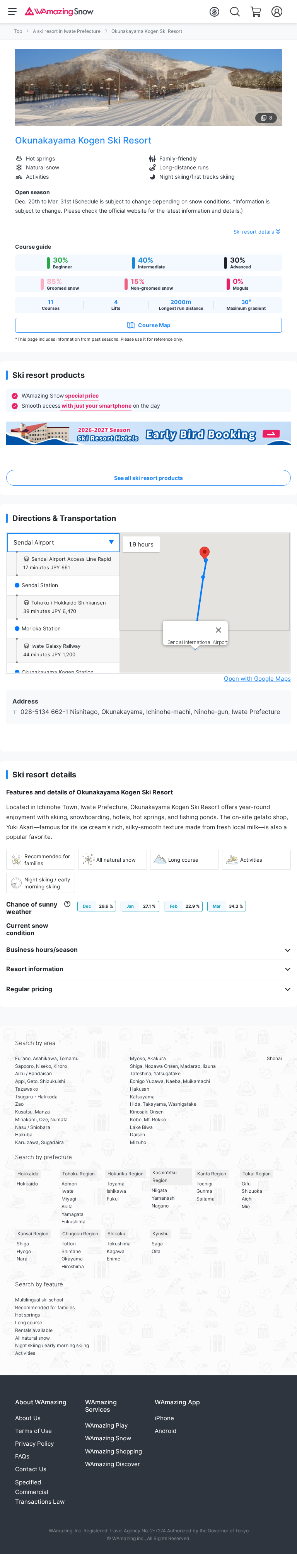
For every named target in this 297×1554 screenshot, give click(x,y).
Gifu (246, 1184)
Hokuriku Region (125, 1174)
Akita (67, 1206)
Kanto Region (211, 1174)
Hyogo (24, 1251)
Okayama (72, 1259)
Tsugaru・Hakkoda (36, 1097)
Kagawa (116, 1251)
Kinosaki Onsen (147, 1112)
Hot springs (27, 1315)
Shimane (71, 1251)
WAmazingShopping (113, 1451)
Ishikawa (116, 1191)
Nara (22, 1259)
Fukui (113, 1199)
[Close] (218, 630)
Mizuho (138, 1142)
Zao (19, 1104)
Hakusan (139, 1089)
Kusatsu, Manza (32, 1112)
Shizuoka (252, 1191)
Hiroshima (72, 1266)
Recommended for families (45, 1307)
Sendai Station (40, 585)
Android (165, 1430)
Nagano (160, 1206)
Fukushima (73, 1221)
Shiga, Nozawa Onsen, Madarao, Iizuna (173, 1066)
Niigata (159, 1190)
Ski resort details (254, 232)
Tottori (68, 1244)
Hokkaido (27, 1174)
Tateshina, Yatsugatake (155, 1073)
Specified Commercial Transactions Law (40, 1492)
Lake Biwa (141, 1127)
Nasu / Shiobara (32, 1127)
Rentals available (34, 1330)
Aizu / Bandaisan (33, 1073)
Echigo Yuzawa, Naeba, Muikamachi (170, 1081)
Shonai (274, 1058)
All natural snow (32, 1338)
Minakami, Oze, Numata (41, 1119)
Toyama (116, 1184)
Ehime (113, 1259)
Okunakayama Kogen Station (58, 672)
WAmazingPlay (106, 1425)
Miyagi (68, 1199)
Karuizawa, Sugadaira (39, 1142)
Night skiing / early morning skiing (52, 1345)
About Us (28, 1418)
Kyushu (160, 1233)
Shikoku (116, 1233)
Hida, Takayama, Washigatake (163, 1104)
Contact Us (30, 1469)
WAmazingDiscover (112, 1464)
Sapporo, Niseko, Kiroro (41, 1066)
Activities (25, 1353)
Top (18, 31)
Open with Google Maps (257, 678)
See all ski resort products (148, 478)
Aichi (247, 1199)
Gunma (204, 1191)
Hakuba (23, 1134)
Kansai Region (32, 1233)
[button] (205, 553)
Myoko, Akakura (148, 1058)
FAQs (22, 1456)
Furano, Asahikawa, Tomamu (47, 1058)
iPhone (164, 1418)
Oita (156, 1251)
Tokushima (119, 1244)
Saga (157, 1244)
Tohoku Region (78, 1174)
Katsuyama (142, 1097)
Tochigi (204, 1184)
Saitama (205, 1199)
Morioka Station (41, 628)
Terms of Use (33, 1430)
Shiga (23, 1244)
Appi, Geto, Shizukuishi (40, 1081)
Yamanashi (164, 1198)
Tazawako (26, 1089)
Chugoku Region (80, 1233)
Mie (246, 1206)
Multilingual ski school (39, 1300)
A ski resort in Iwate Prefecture (67, 31)
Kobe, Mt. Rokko (148, 1119)
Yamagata (72, 1214)
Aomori (69, 1184)
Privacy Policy (34, 1443)
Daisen (137, 1134)
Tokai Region (256, 1174)
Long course (28, 1322)
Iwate (67, 1191)
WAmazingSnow (108, 1438)
